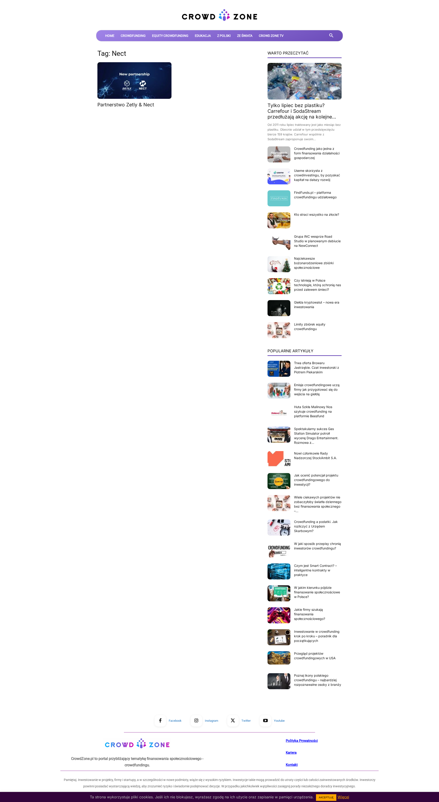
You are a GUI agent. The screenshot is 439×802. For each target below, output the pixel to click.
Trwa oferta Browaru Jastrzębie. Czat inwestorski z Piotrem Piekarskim (316, 367)
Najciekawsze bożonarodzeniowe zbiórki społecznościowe (314, 262)
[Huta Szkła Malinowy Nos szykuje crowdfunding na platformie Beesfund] (279, 413)
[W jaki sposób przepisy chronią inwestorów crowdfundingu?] (279, 549)
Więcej (343, 797)
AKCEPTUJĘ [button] (326, 797)
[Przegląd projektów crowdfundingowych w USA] (279, 658)
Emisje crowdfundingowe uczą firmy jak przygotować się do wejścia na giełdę (317, 389)
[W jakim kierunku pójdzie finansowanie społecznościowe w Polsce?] (279, 593)
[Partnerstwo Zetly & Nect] (134, 80)
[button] (331, 35)
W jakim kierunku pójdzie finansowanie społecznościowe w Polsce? (317, 592)
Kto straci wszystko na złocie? (316, 214)
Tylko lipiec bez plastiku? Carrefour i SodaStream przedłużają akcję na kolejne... (302, 111)
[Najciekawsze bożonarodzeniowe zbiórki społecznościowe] (279, 264)
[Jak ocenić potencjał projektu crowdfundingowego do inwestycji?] (279, 481)
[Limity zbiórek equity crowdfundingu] (279, 330)
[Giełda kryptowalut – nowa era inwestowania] (279, 308)
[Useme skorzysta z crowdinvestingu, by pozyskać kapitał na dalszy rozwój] (279, 176)
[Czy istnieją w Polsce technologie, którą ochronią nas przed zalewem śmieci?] (279, 286)
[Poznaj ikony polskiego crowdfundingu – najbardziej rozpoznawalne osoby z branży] (279, 681)
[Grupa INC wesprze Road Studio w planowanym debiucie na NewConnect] (279, 242)
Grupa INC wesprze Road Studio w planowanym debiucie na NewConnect (317, 241)
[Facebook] (160, 721)
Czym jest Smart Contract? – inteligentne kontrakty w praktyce (315, 570)
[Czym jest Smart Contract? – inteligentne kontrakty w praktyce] (279, 571)
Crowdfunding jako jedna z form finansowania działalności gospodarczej (317, 153)
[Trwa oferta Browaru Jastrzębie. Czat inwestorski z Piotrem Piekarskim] (279, 369)
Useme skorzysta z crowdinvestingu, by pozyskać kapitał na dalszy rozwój (317, 175)
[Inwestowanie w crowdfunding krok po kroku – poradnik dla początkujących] (279, 637)
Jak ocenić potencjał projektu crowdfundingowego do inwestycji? (316, 479)
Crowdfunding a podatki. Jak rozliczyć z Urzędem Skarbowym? (316, 526)
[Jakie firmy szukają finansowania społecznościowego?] (279, 615)
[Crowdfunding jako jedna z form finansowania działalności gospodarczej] (279, 154)
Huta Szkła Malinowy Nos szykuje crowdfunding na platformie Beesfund (313, 411)
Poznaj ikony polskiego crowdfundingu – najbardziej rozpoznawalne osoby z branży (317, 679)
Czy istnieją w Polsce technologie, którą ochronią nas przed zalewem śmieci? (317, 284)
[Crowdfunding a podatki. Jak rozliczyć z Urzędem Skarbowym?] (279, 527)
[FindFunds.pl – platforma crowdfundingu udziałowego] (279, 198)
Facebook (175, 720)
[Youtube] (265, 721)
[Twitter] (233, 721)
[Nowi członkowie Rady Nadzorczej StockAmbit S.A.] (279, 459)
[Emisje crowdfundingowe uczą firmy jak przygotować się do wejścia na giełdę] (279, 391)
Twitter (246, 720)
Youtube (279, 720)
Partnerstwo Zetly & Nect (125, 105)
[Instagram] (196, 721)
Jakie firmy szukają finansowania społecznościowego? (309, 614)
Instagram (211, 720)
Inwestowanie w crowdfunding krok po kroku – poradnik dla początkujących (317, 636)
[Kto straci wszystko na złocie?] (279, 220)
